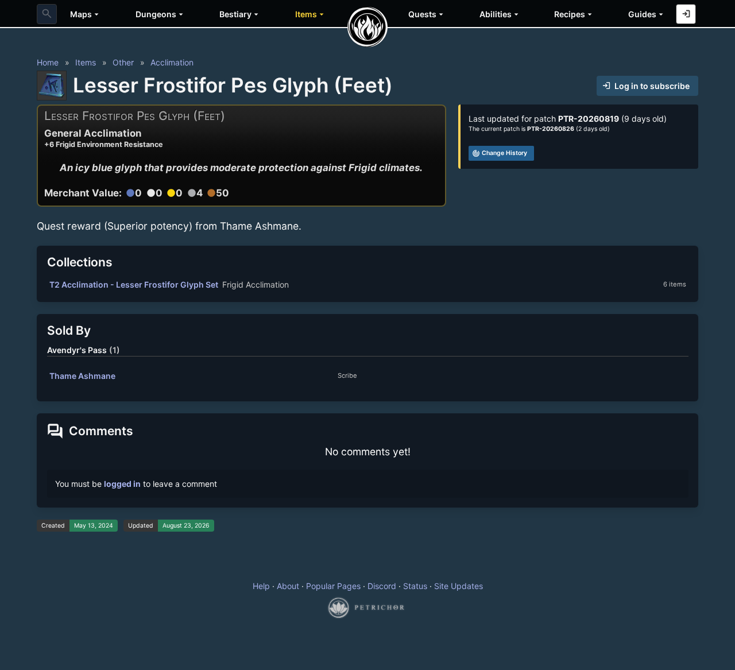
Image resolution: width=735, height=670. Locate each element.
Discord (382, 586)
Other (123, 62)
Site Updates (458, 586)
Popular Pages (333, 586)
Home (48, 62)
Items (85, 62)
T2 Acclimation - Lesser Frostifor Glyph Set (133, 284)
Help (261, 586)
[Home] (367, 27)
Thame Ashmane (82, 376)
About (288, 586)
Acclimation (172, 62)
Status (415, 586)
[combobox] (47, 14)
